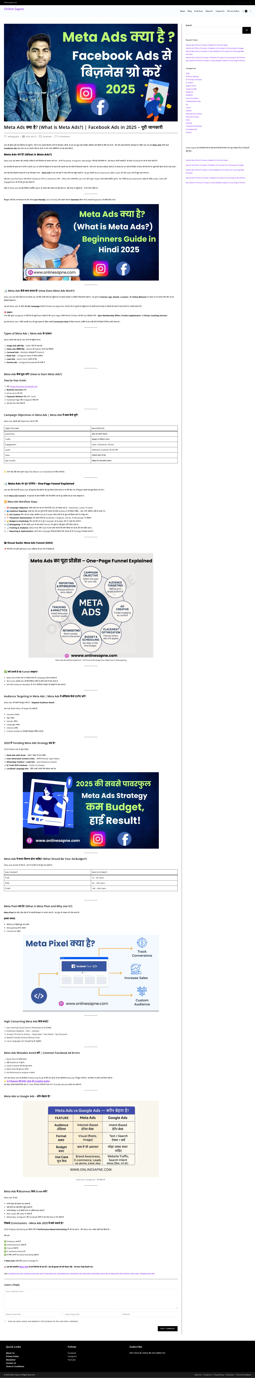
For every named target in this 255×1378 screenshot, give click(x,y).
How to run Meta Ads (47, 1274)
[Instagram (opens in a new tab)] (239, 2)
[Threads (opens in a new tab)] (232, 2)
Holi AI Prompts (192, 98)
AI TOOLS (189, 82)
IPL (187, 104)
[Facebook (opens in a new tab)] (228, 2)
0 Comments (64, 136)
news (188, 120)
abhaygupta (13, 136)
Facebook (72, 1353)
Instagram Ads (63, 1274)
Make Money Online (194, 114)
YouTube (72, 1359)
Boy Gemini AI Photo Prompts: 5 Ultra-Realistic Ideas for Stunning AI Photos (215, 60)
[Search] (246, 30)
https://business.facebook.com (23, 386)
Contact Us (11, 1363)
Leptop (189, 110)
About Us (10, 1353)
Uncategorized (191, 129)
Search (189, 25)
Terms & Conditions (15, 1366)
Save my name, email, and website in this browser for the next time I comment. (43, 1321)
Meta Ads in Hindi (108, 1274)
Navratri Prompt (192, 117)
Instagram (72, 1356)
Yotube (189, 132)
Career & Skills (191, 89)
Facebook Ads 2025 (15, 1274)
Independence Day (193, 101)
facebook (47, 136)
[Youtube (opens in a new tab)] (246, 2)
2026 (188, 73)
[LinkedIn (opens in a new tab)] (243, 2)
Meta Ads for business (91, 1274)
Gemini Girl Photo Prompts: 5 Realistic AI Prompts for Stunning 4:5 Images (215, 48)
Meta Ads (24, 1266)
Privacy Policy (12, 1356)
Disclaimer (11, 1359)
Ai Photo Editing (192, 76)
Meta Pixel (135, 1274)
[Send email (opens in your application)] (249, 2)
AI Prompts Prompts (194, 79)
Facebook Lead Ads (31, 1274)
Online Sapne (14, 9)
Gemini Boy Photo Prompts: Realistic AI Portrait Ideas (207, 45)
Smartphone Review (194, 126)
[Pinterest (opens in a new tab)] (236, 2)
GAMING (189, 95)
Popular (189, 123)
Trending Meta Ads (147, 1274)
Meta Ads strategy (123, 1274)
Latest (188, 107)
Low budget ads (75, 1274)
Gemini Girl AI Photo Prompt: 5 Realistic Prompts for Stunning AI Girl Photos (215, 57)
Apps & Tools (191, 86)
